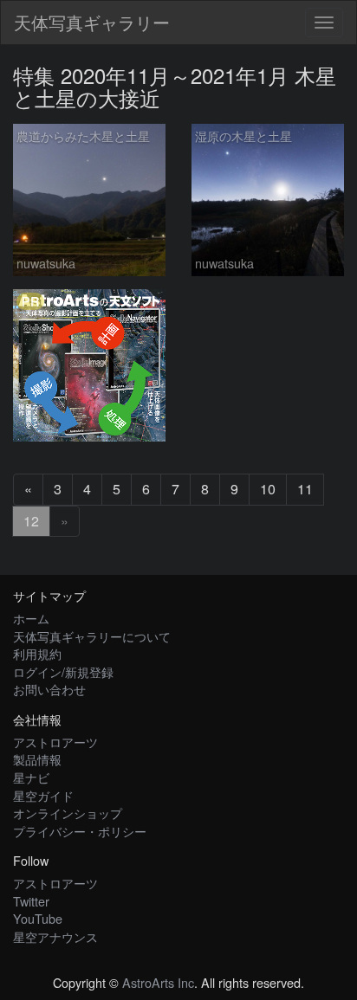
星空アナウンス (55, 936)
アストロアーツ (55, 741)
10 (268, 489)
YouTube (37, 918)
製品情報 (37, 759)
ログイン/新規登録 (63, 671)
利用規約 (37, 653)
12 (31, 521)
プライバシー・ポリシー (79, 831)
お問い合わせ (49, 689)
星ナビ (31, 777)
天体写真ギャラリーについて (92, 636)
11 (305, 489)
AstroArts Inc (158, 982)
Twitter (31, 901)
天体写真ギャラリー (92, 22)
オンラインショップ (67, 812)
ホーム (31, 618)
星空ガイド (43, 795)
